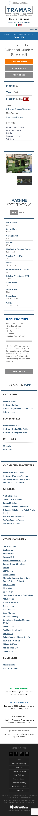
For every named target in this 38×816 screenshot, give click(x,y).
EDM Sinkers (8, 449)
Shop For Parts (19, 775)
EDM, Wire (7, 446)
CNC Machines (8, 800)
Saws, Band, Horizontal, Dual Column (18, 595)
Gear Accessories (10, 668)
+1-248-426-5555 (19, 18)
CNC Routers (8, 599)
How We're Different (18, 787)
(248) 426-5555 (19, 748)
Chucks (6, 567)
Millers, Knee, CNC (10, 648)
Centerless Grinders (11, 523)
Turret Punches (9, 546)
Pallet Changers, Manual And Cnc (17, 637)
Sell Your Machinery (19, 771)
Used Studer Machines (15, 117)
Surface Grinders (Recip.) (13, 516)
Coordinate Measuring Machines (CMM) (16, 621)
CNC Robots (8, 634)
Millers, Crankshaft (11, 626)
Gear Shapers (8, 606)
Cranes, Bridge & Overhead (14, 564)
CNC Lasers (8, 571)
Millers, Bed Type (10, 644)
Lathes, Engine (9, 412)
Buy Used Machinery (19, 764)
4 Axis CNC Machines (27, 802)
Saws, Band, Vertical (11, 641)
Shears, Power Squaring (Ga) (14, 560)
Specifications (19, 68)
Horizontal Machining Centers (15, 476)
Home (6, 34)
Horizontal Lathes (10, 405)
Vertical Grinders (10, 496)
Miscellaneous (9, 665)
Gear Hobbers (9, 609)
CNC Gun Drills (9, 585)
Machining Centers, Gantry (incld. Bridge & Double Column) (17, 481)
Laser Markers (9, 613)
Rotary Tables (9, 575)
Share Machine (19, 61)
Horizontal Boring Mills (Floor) (15, 432)
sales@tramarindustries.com (19, 22)
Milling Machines (14, 802)
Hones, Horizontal (10, 602)
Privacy (19, 767)
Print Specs (19, 75)
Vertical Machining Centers (14, 472)
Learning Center (19, 779)
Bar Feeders (8, 550)
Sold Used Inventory (21, 34)
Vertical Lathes (9, 401)
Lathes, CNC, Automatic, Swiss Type (18, 408)
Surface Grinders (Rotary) (13, 520)
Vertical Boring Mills (11, 425)
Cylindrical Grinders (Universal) (18, 109)
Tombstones (8, 651)
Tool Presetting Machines (13, 630)
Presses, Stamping (10, 616)
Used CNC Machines (20, 800)
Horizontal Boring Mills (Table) (15, 429)
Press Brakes (8, 553)
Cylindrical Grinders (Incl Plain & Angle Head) (19, 511)
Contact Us (19, 790)
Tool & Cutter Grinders (12, 499)
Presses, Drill (8, 557)
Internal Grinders (10, 503)
